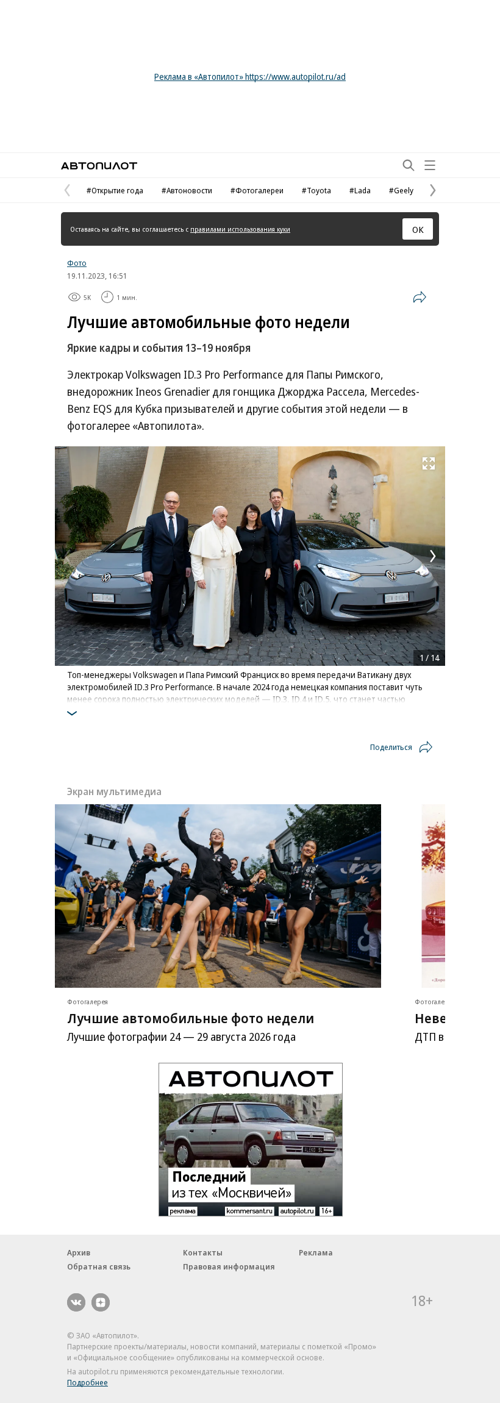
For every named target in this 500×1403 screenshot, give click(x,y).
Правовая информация (229, 1266)
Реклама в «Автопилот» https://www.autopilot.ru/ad (250, 76)
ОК (418, 229)
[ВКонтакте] (76, 1302)
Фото (77, 262)
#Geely (401, 190)
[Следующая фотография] (433, 556)
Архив (78, 1252)
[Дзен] (100, 1302)
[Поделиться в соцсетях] (419, 297)
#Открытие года (115, 190)
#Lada (360, 190)
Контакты (203, 1252)
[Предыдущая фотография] (67, 556)
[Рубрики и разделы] (430, 165)
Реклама (316, 1252)
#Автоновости (187, 190)
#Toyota (316, 190)
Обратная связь (98, 1266)
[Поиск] (408, 165)
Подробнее (87, 1382)
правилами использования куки (240, 229)
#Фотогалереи (257, 190)
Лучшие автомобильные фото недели (190, 1018)
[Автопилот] (99, 165)
